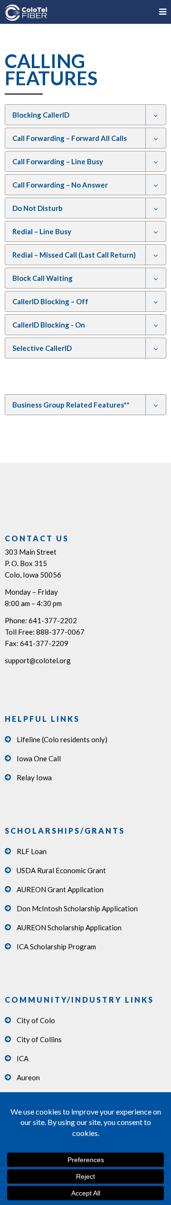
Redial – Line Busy (41, 231)
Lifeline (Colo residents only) (62, 739)
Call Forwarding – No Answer (60, 184)
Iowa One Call (39, 758)
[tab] (85, 114)
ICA (22, 1058)
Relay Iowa (34, 777)
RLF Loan (32, 851)
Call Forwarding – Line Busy (57, 161)
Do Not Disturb (37, 208)
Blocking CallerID (40, 114)
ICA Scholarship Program (56, 946)
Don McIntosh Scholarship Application (77, 908)
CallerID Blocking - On (48, 324)
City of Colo (36, 1020)
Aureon (28, 1077)
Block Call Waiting (42, 278)
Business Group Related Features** (71, 404)
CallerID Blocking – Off (50, 301)
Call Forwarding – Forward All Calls (69, 138)
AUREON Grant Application (60, 889)
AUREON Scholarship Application (69, 927)
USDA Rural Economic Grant (61, 870)
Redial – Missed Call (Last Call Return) (74, 254)
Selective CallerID (42, 348)
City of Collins (39, 1039)
